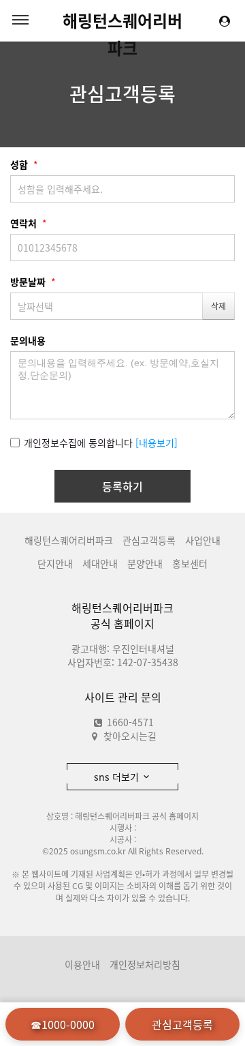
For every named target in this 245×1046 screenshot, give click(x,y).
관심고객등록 (122, 94)
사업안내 (202, 540)
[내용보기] (156, 442)
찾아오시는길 (130, 736)
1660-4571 (129, 722)
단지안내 (55, 563)
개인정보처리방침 (145, 964)
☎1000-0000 (63, 1024)
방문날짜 (33, 281)
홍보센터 (190, 563)
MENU (20, 20)
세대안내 (100, 563)
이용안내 (82, 964)
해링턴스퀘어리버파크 (122, 21)
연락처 (28, 223)
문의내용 (28, 340)
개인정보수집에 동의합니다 (78, 442)
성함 (24, 164)
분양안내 (145, 563)
